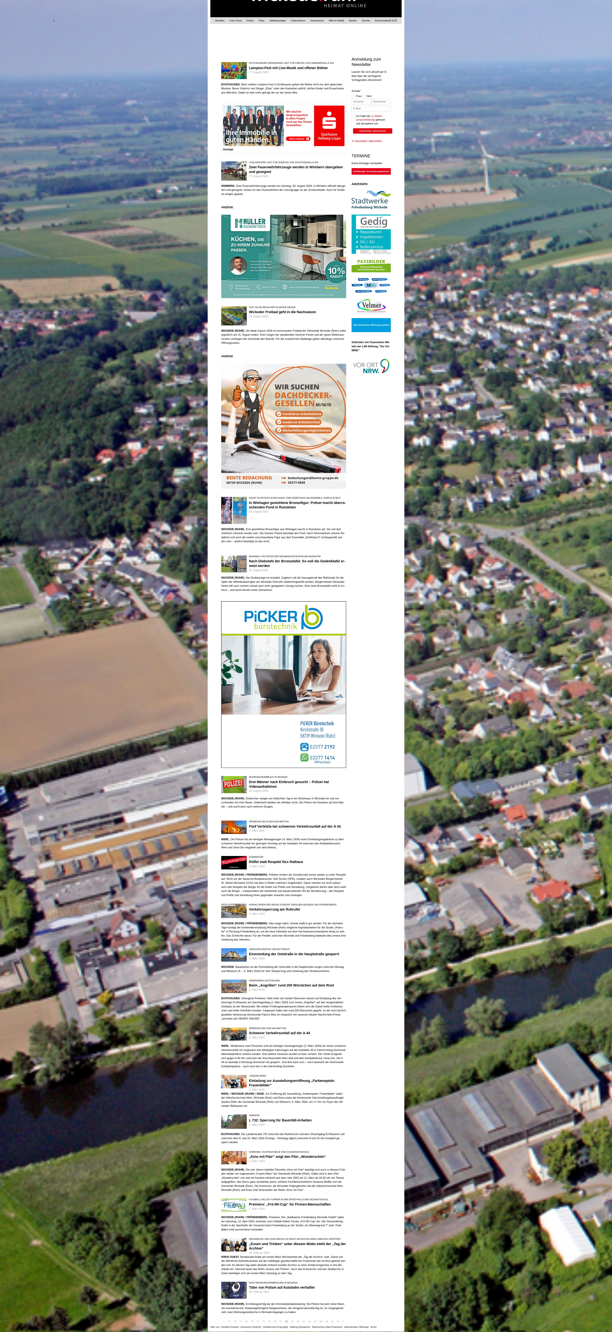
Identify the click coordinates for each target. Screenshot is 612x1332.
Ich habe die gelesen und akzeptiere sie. (370, 120)
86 (309, 1321)
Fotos (262, 20)
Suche (373, 1327)
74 (240, 1321)
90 (332, 1321)
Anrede (356, 91)
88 (321, 1321)
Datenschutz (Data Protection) (327, 1327)
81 (280, 1321)
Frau (358, 96)
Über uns (215, 1327)
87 (315, 1321)
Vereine (353, 20)
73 (234, 1321)
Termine (366, 20)
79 (269, 1321)
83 (292, 1321)
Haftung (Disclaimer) (300, 1327)
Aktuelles (220, 20)
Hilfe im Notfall (336, 20)
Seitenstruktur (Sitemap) (356, 1327)
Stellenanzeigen (278, 20)
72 (229, 1321)
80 (275, 1321)
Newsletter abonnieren (372, 130)
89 (326, 1321)
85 (303, 1321)
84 (298, 1321)
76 (252, 1321)
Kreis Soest (236, 20)
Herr (369, 96)
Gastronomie (317, 20)
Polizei (250, 20)
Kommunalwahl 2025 (386, 20)
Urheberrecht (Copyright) (275, 1327)
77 (257, 1321)
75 (246, 1321)
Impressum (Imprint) (250, 1327)
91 (338, 1321)
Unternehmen (298, 20)
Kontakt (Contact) (230, 1327)
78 (263, 1321)
